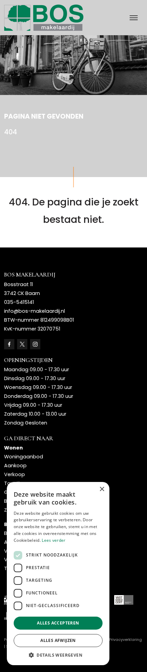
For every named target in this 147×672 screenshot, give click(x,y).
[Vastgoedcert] (123, 600)
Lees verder (53, 540)
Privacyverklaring (125, 639)
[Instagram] (35, 344)
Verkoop (14, 474)
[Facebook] (9, 344)
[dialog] (58, 573)
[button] (58, 654)
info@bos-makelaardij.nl (34, 311)
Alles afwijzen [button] (58, 640)
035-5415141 (19, 302)
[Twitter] (22, 344)
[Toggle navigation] (133, 17)
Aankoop (15, 465)
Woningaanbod (23, 456)
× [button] (101, 489)
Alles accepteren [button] (58, 623)
